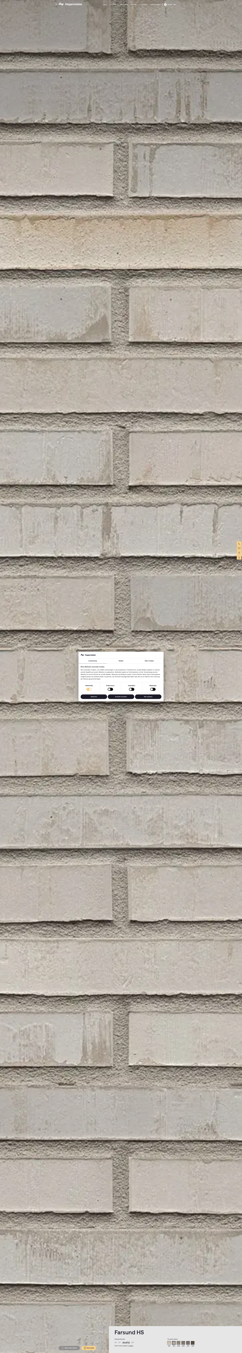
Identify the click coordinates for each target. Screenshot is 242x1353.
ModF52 (126, 1342)
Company (144, 4)
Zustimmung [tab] (92, 661)
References (124, 4)
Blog (105, 4)
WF (132, 1342)
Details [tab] (121, 661)
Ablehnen (94, 696)
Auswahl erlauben (121, 696)
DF (119, 1342)
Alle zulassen (148, 696)
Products (113, 4)
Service (133, 4)
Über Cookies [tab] (149, 661)
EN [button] (175, 4)
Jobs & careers (155, 4)
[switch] (110, 689)
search (169, 4)
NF (116, 1342)
